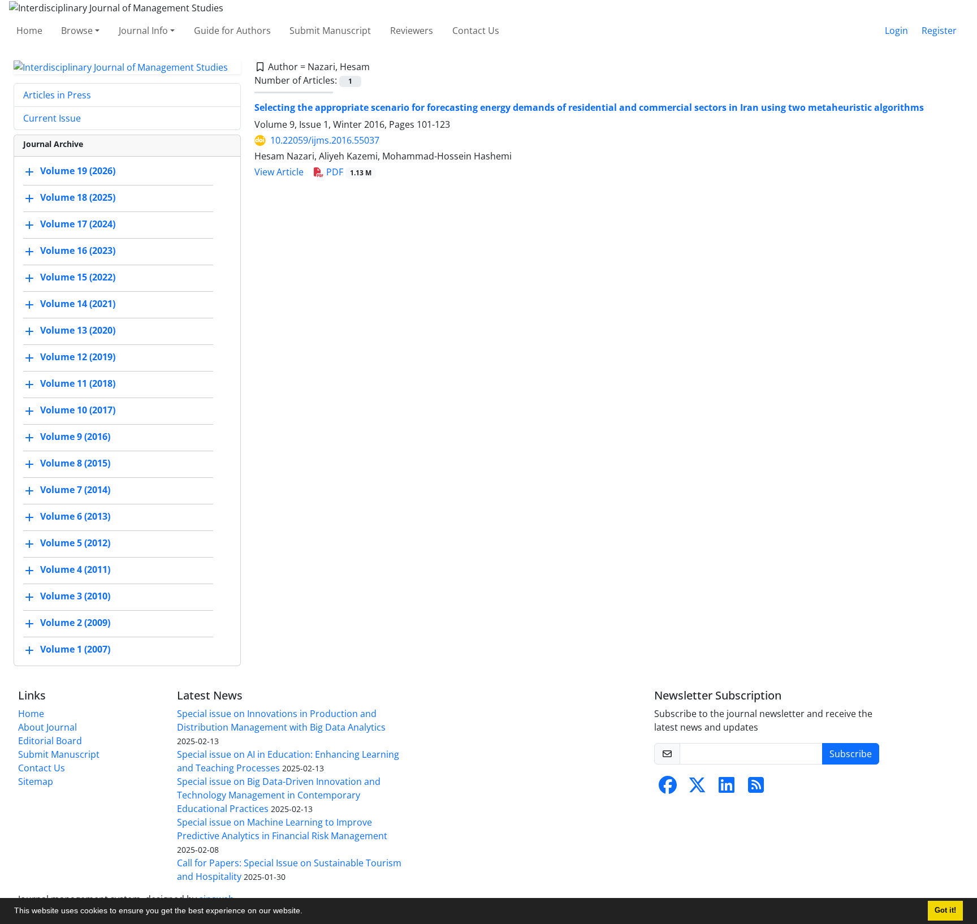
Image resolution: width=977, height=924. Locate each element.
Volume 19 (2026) (77, 171)
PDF (347, 172)
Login (896, 30)
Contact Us (475, 30)
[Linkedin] (726, 788)
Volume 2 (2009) (75, 623)
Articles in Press (57, 95)
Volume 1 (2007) (75, 650)
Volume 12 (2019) (77, 357)
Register (939, 30)
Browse (77, 30)
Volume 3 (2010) (75, 596)
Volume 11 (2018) (77, 384)
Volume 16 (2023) (77, 251)
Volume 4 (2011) (75, 570)
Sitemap (35, 781)
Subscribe (850, 754)
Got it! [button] (945, 910)
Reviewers (411, 30)
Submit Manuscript (330, 30)
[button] (306, 912)
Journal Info (143, 30)
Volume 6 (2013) (75, 517)
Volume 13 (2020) (77, 331)
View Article (279, 172)
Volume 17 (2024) (77, 224)
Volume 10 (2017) (77, 410)
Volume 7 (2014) (75, 490)
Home (29, 30)
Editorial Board (50, 741)
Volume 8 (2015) (75, 463)
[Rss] (756, 788)
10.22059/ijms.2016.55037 (324, 140)
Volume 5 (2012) (75, 543)
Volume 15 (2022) (77, 277)
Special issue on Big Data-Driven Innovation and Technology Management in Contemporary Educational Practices (279, 795)
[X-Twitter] (697, 788)
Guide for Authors (232, 30)
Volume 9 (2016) (75, 437)
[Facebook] (667, 788)
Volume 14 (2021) (77, 304)
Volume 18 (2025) (77, 198)
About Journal (47, 727)
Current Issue (52, 118)
